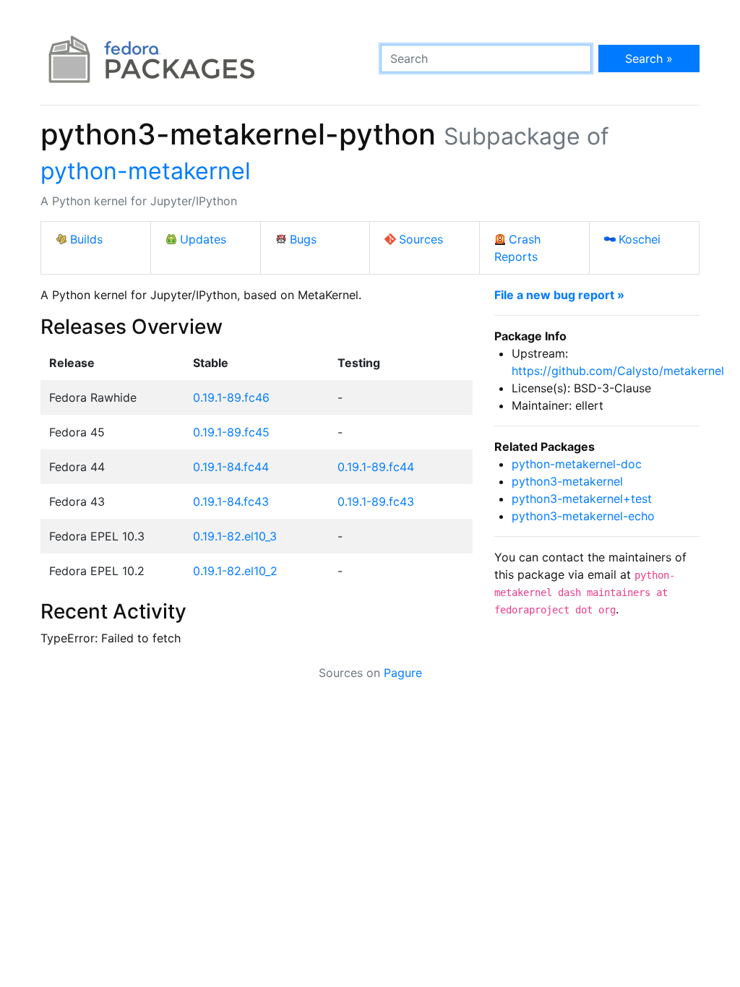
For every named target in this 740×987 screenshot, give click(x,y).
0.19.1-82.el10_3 (235, 536)
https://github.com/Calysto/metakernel (618, 370)
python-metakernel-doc (577, 464)
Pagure (403, 672)
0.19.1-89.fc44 (375, 467)
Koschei (640, 239)
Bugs (303, 239)
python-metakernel (145, 171)
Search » (649, 58)
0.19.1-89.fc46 (231, 397)
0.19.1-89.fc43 (375, 501)
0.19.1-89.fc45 (231, 432)
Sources (421, 239)
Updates (203, 239)
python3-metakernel (567, 481)
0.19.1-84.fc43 (231, 501)
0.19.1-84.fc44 (231, 467)
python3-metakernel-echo (583, 516)
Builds (86, 239)
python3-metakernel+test (582, 498)
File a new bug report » (559, 295)
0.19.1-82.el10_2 (235, 571)
